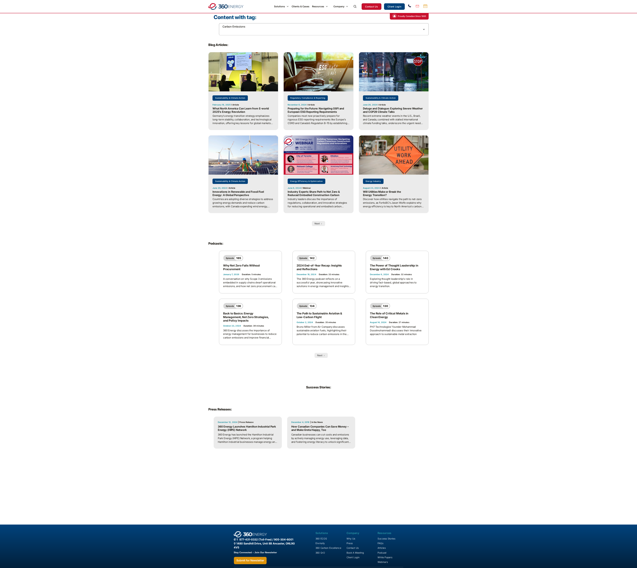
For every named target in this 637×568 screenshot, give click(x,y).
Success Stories (386, 538)
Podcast (382, 552)
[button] (281, 6)
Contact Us (371, 6)
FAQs (380, 543)
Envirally (320, 543)
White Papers (385, 557)
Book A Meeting (355, 552)
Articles (382, 547)
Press (350, 543)
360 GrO (320, 552)
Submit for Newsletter (250, 560)
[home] (225, 6)
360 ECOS (321, 538)
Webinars (383, 562)
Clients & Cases (300, 6)
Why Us (351, 538)
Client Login (394, 6)
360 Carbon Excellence (328, 547)
